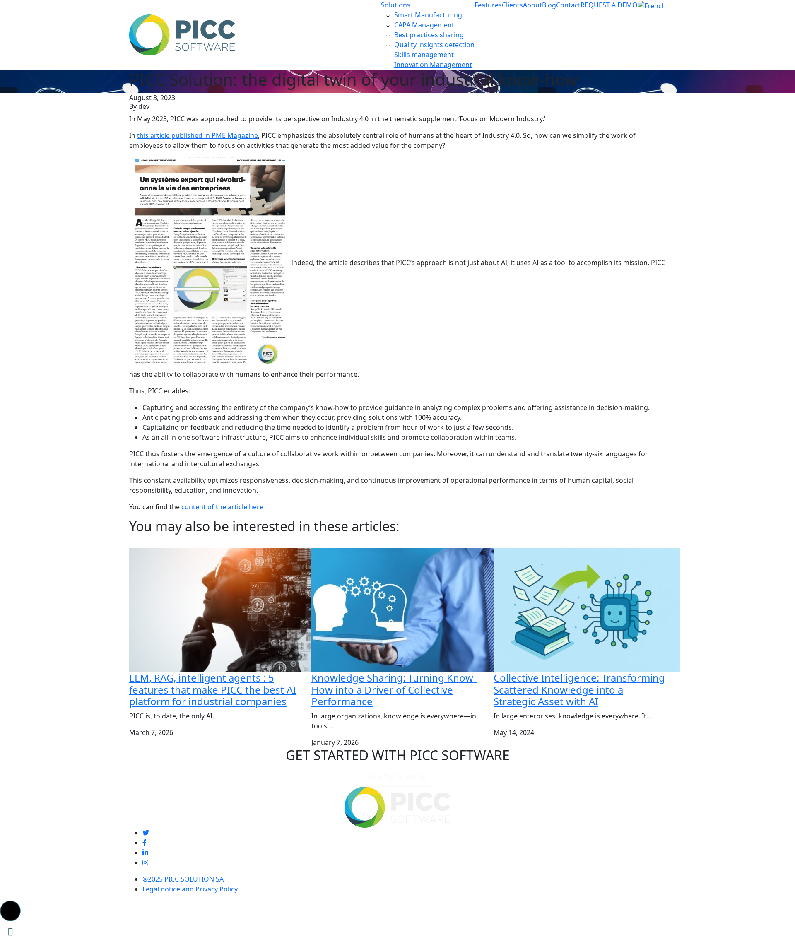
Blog (549, 5)
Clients (512, 5)
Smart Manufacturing (428, 14)
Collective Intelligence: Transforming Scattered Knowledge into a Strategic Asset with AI (579, 689)
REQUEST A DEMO (609, 5)
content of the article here (222, 506)
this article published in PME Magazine (197, 135)
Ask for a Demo (397, 776)
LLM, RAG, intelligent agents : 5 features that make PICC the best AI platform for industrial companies (212, 689)
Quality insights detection (434, 44)
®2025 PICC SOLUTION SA (183, 879)
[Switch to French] (652, 5)
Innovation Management (433, 64)
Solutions (395, 5)
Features (488, 5)
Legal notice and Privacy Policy (190, 889)
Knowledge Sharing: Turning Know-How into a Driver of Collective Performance (394, 689)
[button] (10, 911)
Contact (568, 5)
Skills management (424, 54)
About (532, 5)
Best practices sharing (429, 34)
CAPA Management (424, 24)
